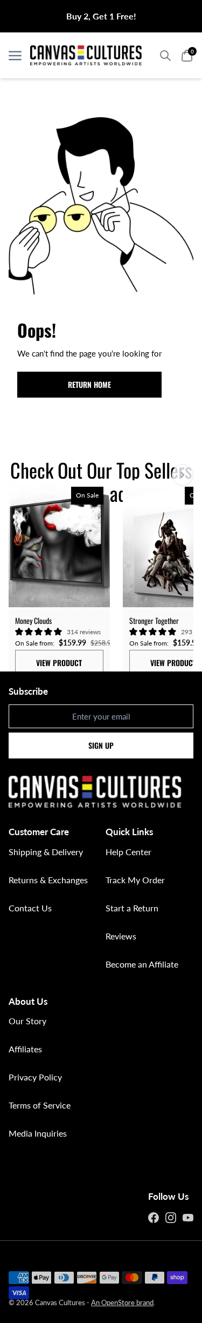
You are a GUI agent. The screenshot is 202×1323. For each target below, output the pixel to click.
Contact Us (30, 908)
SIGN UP (101, 745)
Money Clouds (33, 620)
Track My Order (135, 880)
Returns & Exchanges (48, 880)
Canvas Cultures (60, 1302)
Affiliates (25, 1049)
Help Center (128, 852)
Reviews (121, 936)
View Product (59, 662)
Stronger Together (154, 620)
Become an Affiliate (142, 964)
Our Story (27, 1021)
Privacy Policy (35, 1077)
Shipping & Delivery (46, 852)
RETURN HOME (89, 384)
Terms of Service (40, 1105)
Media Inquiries (38, 1133)
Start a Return (132, 908)
